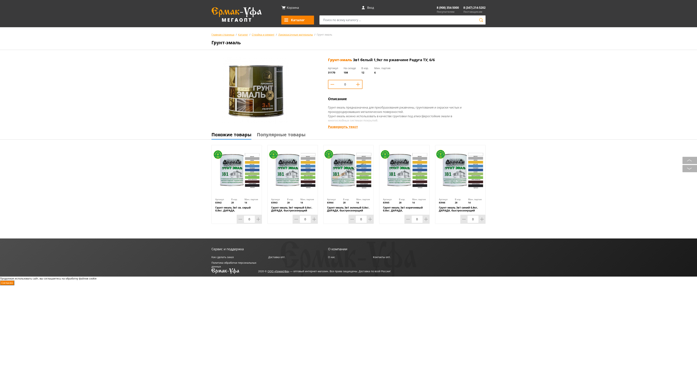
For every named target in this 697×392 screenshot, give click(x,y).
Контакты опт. (382, 257)
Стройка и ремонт (263, 34)
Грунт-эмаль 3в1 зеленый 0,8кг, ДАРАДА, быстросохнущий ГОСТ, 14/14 (348, 210)
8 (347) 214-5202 (474, 8)
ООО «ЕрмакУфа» (278, 271)
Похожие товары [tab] (231, 134)
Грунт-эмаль (324, 34)
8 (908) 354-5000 (448, 8)
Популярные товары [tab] (281, 134)
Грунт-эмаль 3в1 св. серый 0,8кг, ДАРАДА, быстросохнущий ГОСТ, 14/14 (234, 210)
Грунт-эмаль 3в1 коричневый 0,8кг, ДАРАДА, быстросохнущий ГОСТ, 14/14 (403, 210)
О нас (331, 257)
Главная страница (222, 34)
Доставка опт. (277, 257)
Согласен (7, 283)
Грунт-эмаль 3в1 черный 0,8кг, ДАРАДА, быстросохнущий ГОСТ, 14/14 (291, 210)
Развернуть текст (343, 126)
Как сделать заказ (222, 257)
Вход (370, 8)
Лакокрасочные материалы (295, 34)
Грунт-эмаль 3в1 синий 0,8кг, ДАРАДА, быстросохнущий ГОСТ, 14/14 (458, 210)
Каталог (243, 34)
